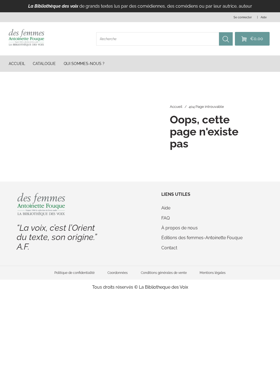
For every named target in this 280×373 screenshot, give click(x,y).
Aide (165, 208)
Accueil (176, 107)
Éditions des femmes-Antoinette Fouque (202, 237)
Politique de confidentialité (74, 273)
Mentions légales (213, 273)
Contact (169, 247)
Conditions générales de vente (164, 273)
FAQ (165, 218)
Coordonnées (117, 273)
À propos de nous (179, 227)
